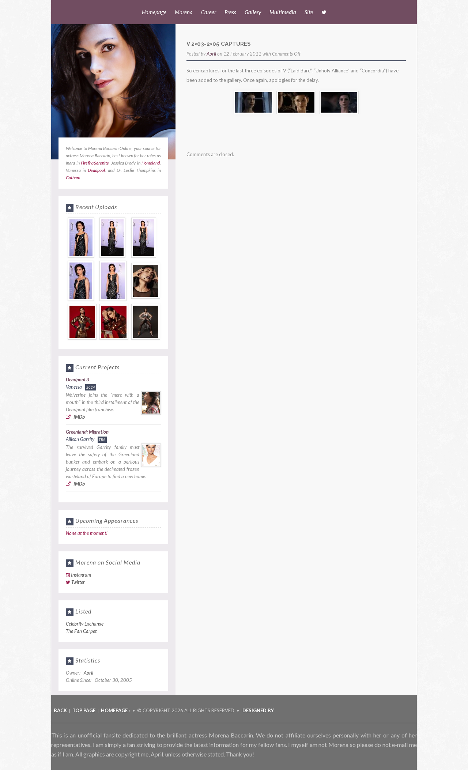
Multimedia (282, 12)
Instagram (81, 575)
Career (208, 12)
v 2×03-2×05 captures (218, 44)
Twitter (78, 582)
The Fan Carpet (81, 631)
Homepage (154, 12)
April (211, 54)
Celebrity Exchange (84, 624)
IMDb (78, 417)
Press (230, 12)
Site (309, 12)
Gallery (253, 12)
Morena (184, 12)
